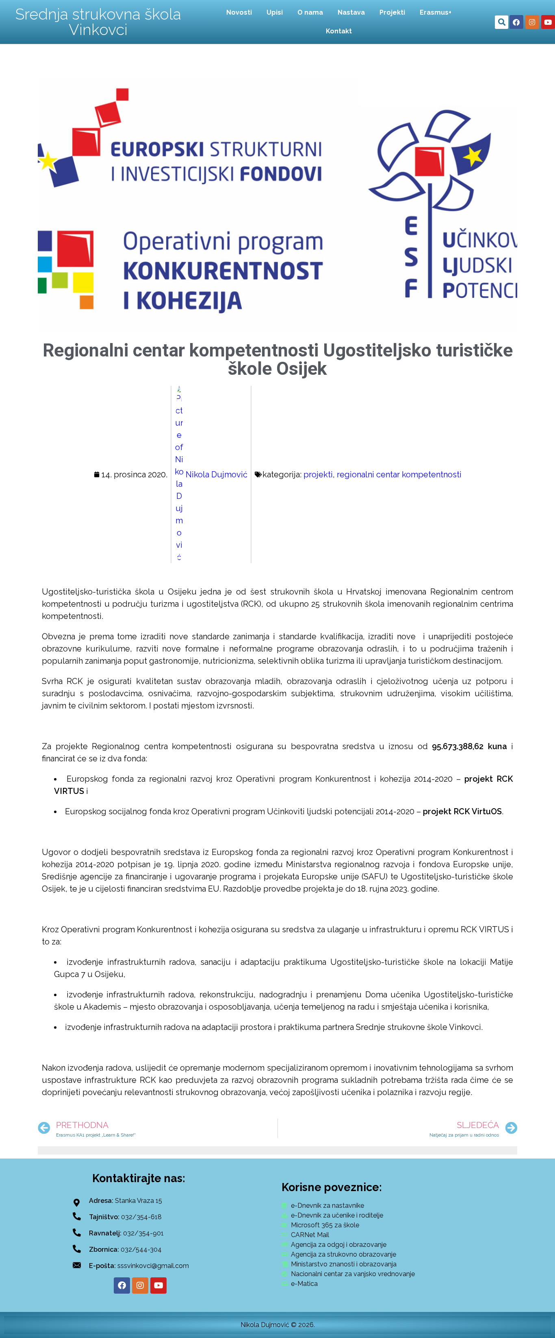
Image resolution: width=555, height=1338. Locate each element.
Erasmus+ (435, 12)
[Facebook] (516, 22)
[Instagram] (532, 22)
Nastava (351, 12)
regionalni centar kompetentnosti (399, 474)
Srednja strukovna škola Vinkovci (98, 22)
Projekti (392, 12)
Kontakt (339, 31)
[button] (501, 22)
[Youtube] (548, 22)
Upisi (275, 12)
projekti (318, 474)
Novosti (239, 12)
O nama (310, 12)
